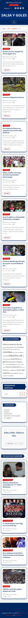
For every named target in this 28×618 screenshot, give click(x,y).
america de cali (15, 344)
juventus (12, 364)
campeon (21, 347)
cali (17, 347)
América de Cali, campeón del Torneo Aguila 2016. (13, 52)
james (9, 362)
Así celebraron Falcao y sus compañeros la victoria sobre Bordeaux (12, 130)
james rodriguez (16, 362)
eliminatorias (6, 359)
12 (19, 28)
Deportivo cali (15, 355)
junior (7, 364)
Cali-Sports (7, 410)
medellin (22, 364)
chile (15, 349)
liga (19, 364)
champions (11, 349)
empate (12, 359)
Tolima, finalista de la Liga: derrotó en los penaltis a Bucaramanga (12, 175)
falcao (17, 359)
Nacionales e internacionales (12, 416)
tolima (8, 375)
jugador (4, 364)
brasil (14, 347)
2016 (8, 28)
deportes (6, 412)
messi (4, 367)
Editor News (9, 615)
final (21, 359)
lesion (16, 364)
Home (4, 28)
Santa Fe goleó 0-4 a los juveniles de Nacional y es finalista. (14, 218)
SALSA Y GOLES (14, 15)
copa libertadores (19, 352)
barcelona (10, 347)
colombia (7, 352)
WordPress (22, 613)
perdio (19, 370)
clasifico (18, 349)
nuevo (23, 367)
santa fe (11, 373)
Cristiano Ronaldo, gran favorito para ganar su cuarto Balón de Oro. (14, 263)
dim (23, 356)
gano (5, 362)
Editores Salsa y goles (11, 57)
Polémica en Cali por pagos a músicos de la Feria (12, 590)
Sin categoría (7, 418)
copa (13, 352)
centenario (6, 349)
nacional (15, 367)
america (6, 344)
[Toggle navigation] (14, 22)
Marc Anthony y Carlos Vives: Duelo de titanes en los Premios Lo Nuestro (13, 555)
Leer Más (6, 70)
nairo (20, 367)
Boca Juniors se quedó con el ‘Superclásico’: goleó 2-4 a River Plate (13, 310)
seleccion (16, 373)
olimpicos (6, 370)
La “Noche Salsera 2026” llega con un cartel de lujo (13, 524)
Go (22, 394)
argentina (5, 347)
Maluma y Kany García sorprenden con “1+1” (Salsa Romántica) (12, 485)
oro (10, 370)
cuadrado (5, 356)
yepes (11, 375)
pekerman (14, 370)
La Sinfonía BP (8, 414)
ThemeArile (18, 615)
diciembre (14, 28)
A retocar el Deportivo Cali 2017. (13, 97)
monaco (9, 367)
